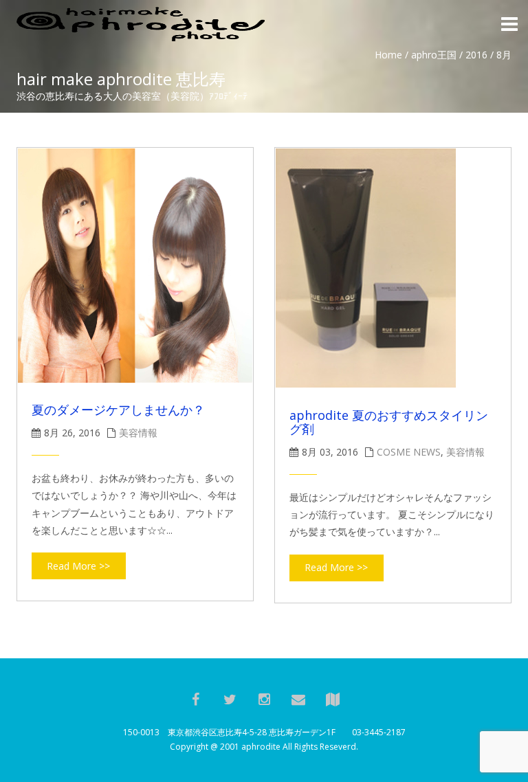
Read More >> (78, 565)
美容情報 (138, 432)
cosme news (409, 451)
